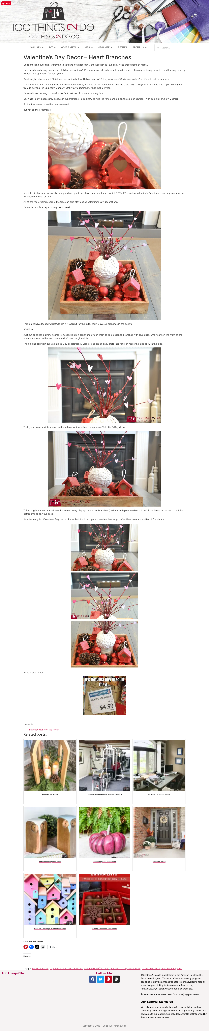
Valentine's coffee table (96, 968)
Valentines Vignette (171, 968)
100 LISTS (35, 47)
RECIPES (122, 47)
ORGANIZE (103, 47)
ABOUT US (138, 47)
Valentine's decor (151, 968)
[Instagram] (116, 979)
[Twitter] (100, 979)
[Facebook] (92, 979)
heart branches (40, 968)
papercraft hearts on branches (66, 968)
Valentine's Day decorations (125, 968)
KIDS (87, 47)
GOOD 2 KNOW (68, 47)
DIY (51, 47)
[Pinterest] (108, 979)
